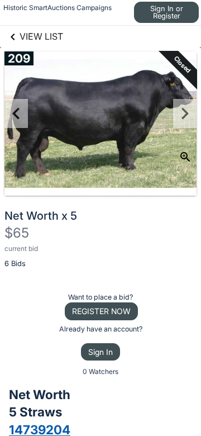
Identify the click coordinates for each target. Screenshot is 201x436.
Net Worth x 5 (40, 215)
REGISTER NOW (101, 311)
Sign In (100, 352)
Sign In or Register (166, 12)
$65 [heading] (16, 233)
